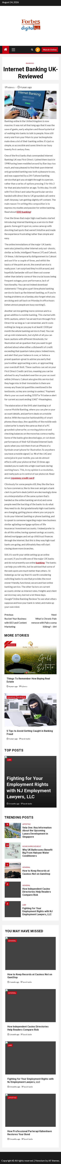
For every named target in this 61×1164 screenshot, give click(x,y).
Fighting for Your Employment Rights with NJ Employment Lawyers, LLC (37, 911)
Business (21, 697)
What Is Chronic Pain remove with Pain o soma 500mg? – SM (44, 620)
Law (9, 760)
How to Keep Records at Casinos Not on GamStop (36, 872)
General (26, 867)
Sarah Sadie (25, 739)
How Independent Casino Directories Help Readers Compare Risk (36, 891)
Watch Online (50, 49)
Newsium (40, 1160)
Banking (30, 63)
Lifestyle (26, 824)
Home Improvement (31, 846)
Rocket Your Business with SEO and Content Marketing (15, 620)
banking (40, 562)
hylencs (11, 87)
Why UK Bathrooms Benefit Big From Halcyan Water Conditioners (37, 852)
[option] (30, 783)
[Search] (32, 49)
